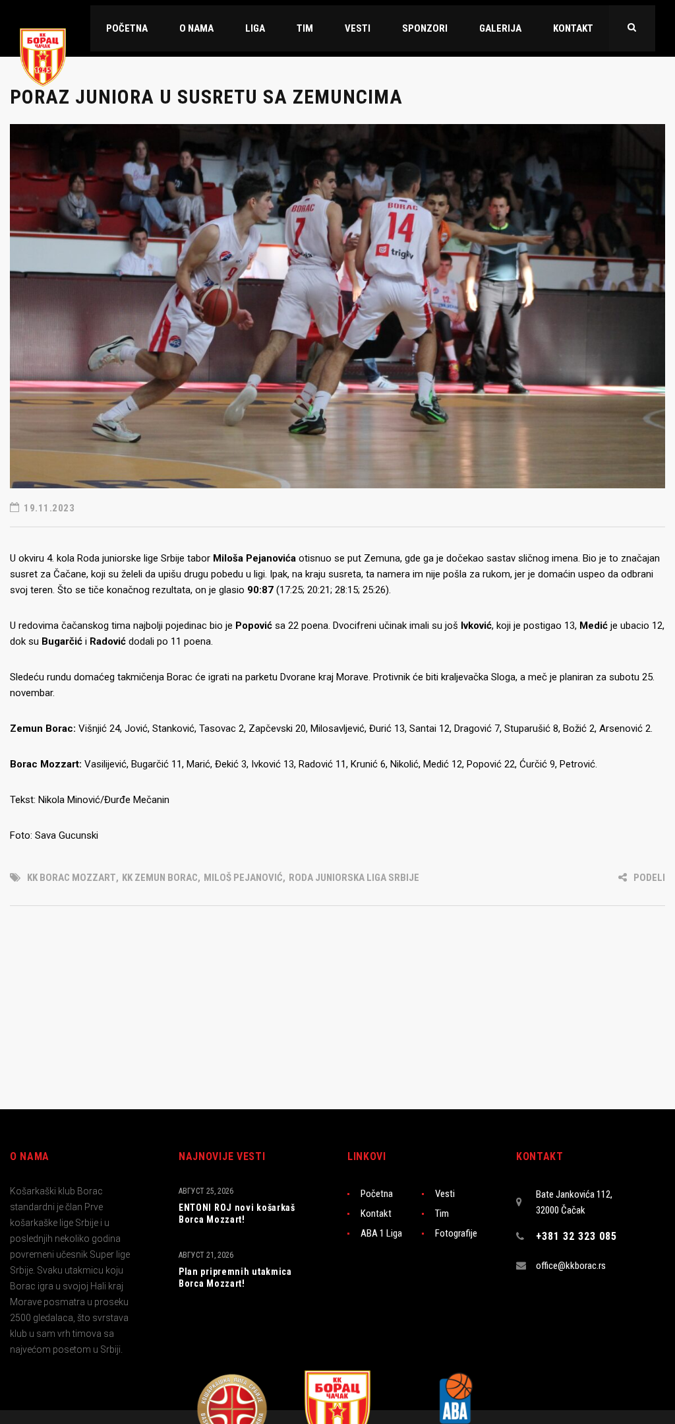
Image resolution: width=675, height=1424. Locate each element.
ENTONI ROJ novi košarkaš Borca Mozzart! (237, 1213)
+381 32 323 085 (576, 1236)
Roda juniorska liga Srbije (354, 878)
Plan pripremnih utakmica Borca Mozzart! (235, 1277)
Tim (442, 1213)
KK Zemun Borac (160, 878)
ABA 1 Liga (381, 1233)
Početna (377, 1194)
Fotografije (456, 1233)
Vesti (445, 1194)
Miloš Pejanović (243, 878)
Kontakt (376, 1213)
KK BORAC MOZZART (71, 878)
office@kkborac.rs (571, 1266)
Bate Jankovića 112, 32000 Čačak (574, 1202)
